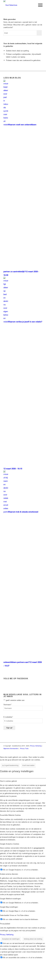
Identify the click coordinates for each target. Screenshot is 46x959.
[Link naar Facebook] (33, 751)
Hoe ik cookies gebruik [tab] (8, 781)
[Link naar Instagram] (37, 751)
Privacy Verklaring (35, 746)
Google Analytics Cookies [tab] (9, 844)
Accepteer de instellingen (11, 939)
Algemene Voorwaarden (10, 748)
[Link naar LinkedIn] (41, 751)
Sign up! (9, 728)
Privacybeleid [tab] (5, 923)
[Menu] (39, 5)
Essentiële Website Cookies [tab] (10, 815)
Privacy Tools (24, 748)
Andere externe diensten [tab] (9, 874)
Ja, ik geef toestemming (10, 765)
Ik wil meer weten (28, 765)
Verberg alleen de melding (33, 939)
